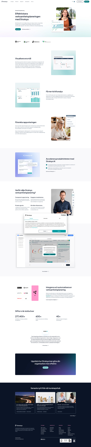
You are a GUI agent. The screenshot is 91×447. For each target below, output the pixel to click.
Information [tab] (45, 218)
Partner (69, 428)
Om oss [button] (32, 1)
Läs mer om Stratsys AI (50, 171)
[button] (74, 1)
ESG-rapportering (44, 428)
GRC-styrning (43, 427)
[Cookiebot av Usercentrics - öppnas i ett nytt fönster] (61, 215)
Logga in (69, 432)
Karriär (69, 431)
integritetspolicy (34, 227)
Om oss (69, 427)
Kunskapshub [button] (27, 1)
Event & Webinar (61, 430)
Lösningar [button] (12, 1)
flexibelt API (48, 296)
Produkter (42, 432)
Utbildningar (52, 431)
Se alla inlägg (72, 415)
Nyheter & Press (61, 431)
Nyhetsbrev (61, 433)
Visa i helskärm (44, 271)
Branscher (42, 433)
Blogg (60, 427)
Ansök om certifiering (71, 433)
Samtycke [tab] (31, 218)
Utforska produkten (25, 29)
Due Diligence (43, 430)
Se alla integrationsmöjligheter (51, 299)
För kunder (80, 1)
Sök (72, 1)
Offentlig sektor (43, 431)
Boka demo (87, 1)
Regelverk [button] (21, 1)
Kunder (60, 428)
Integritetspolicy (17, 437)
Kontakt (51, 430)
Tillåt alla (59, 231)
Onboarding (52, 427)
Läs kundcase (44, 345)
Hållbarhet (69, 430)
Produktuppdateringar (62, 432)
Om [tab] (59, 218)
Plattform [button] (16, 1)
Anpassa (44, 231)
